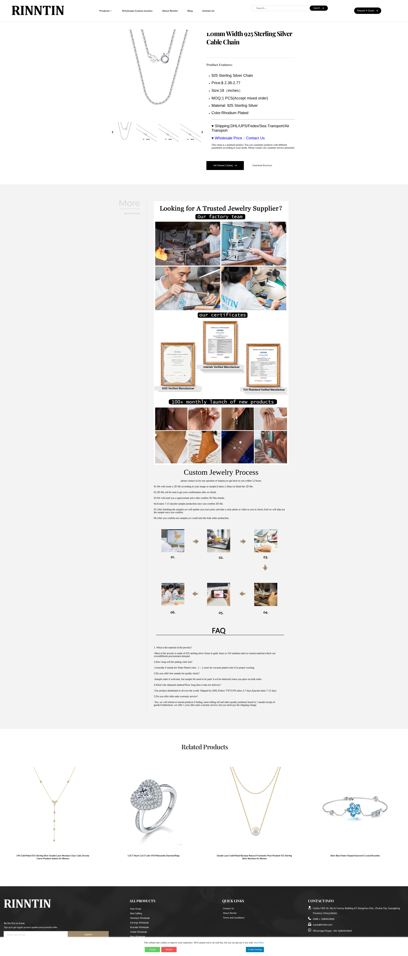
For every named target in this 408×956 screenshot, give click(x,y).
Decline (169, 949)
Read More (259, 942)
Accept (152, 949)
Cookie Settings (255, 949)
